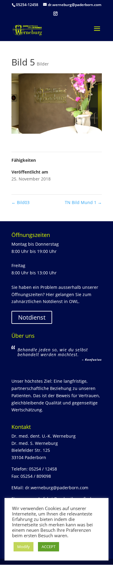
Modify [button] (23, 546)
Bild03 (20, 202)
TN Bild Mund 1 (83, 202)
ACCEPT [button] (48, 546)
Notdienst (32, 317)
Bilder (43, 64)
